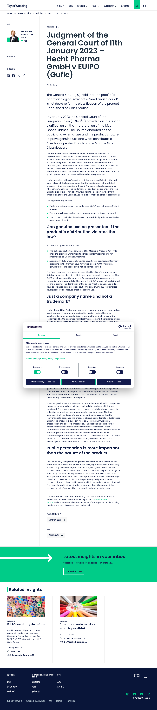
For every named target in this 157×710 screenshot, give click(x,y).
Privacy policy (46, 359)
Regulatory (60, 359)
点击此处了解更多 (26, 629)
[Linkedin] (8, 75)
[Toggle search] (136, 6)
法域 (94, 6)
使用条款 (59, 701)
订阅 (137, 676)
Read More (22, 39)
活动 (34, 686)
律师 (71, 6)
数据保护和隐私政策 (14, 701)
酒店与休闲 (54, 535)
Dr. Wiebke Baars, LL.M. (23, 655)
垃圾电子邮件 (71, 701)
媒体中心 (61, 686)
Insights (39, 13)
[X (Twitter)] (18, 75)
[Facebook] (13, 75)
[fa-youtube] (139, 694)
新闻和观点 (109, 6)
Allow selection (78, 382)
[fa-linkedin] (132, 694)
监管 (50, 701)
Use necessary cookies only (43, 382)
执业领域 (81, 6)
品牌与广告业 (55, 519)
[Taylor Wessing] (17, 6)
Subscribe (78, 564)
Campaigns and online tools (43, 675)
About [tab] (115, 335)
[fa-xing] (146, 694)
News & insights (24, 13)
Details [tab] (79, 335)
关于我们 (60, 6)
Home (9, 13)
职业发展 (125, 6)
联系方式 (11, 691)
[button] (136, 6)
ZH (144, 6)
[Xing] (24, 75)
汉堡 (25, 40)
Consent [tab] (41, 335)
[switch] (64, 372)
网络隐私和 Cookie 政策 (35, 701)
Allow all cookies (114, 382)
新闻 (59, 674)
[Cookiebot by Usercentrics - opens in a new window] (120, 327)
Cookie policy (32, 359)
